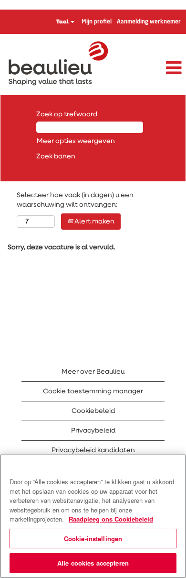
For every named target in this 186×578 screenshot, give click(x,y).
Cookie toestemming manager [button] (93, 391)
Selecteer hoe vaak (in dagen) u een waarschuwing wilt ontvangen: (75, 200)
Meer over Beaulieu (93, 371)
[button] (155, 68)
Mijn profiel (97, 22)
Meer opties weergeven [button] (76, 141)
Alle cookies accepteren (93, 562)
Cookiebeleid (93, 411)
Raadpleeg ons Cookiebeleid (111, 518)
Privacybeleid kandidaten (93, 450)
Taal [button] (63, 22)
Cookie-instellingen (93, 538)
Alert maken (93, 221)
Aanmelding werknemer (149, 22)
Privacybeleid (93, 430)
